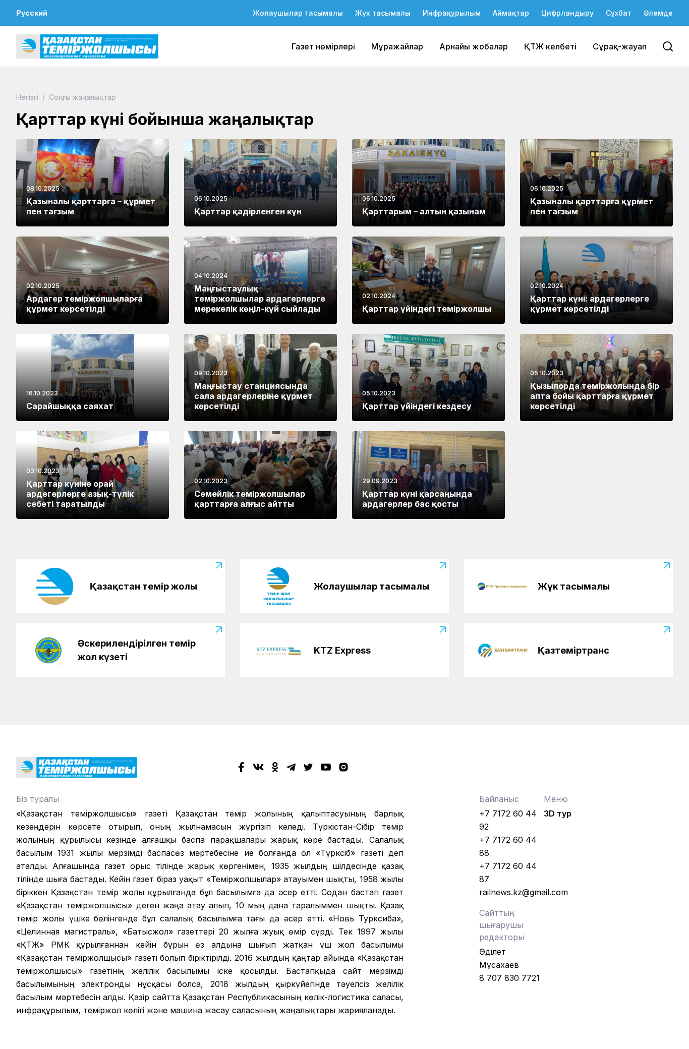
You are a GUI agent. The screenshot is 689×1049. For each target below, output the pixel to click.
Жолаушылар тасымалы (298, 13)
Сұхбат (618, 13)
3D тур (557, 813)
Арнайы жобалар (473, 46)
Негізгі (28, 97)
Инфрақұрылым (452, 13)
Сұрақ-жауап (620, 46)
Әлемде (658, 13)
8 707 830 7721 (509, 978)
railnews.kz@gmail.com (523, 892)
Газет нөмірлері (323, 46)
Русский (31, 13)
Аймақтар (511, 13)
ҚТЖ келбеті (550, 46)
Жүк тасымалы (383, 13)
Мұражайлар (397, 46)
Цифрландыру (567, 13)
